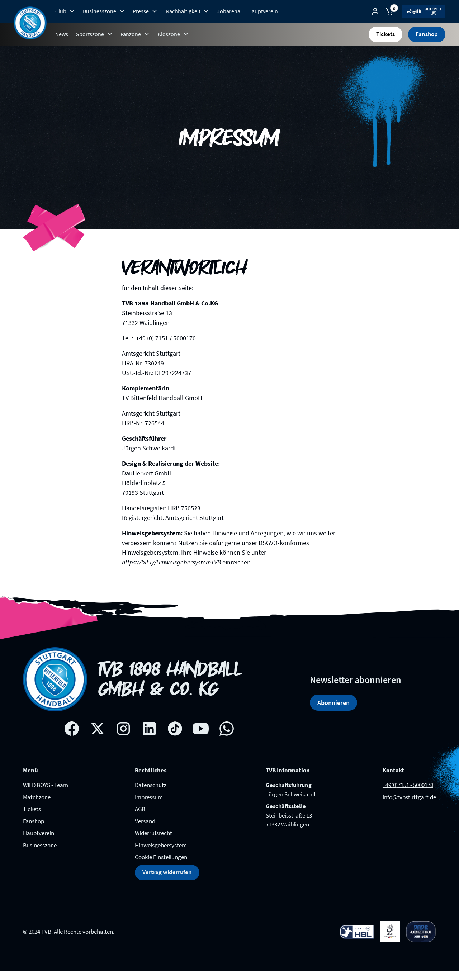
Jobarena (228, 11)
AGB (140, 809)
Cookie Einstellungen (161, 857)
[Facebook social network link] (71, 728)
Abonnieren (333, 702)
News (61, 34)
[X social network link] (97, 728)
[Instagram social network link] (123, 728)
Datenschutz (150, 785)
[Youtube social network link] (200, 728)
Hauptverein (263, 11)
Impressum (149, 797)
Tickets (385, 34)
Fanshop (427, 34)
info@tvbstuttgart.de (409, 797)
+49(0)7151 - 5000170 (408, 785)
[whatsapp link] (226, 728)
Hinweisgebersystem (161, 845)
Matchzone (37, 797)
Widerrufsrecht (153, 833)
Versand (145, 821)
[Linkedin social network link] (149, 728)
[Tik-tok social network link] (175, 728)
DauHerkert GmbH (147, 473)
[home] (30, 22)
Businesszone (40, 845)
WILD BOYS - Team (45, 785)
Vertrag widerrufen (167, 872)
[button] (65, 11)
